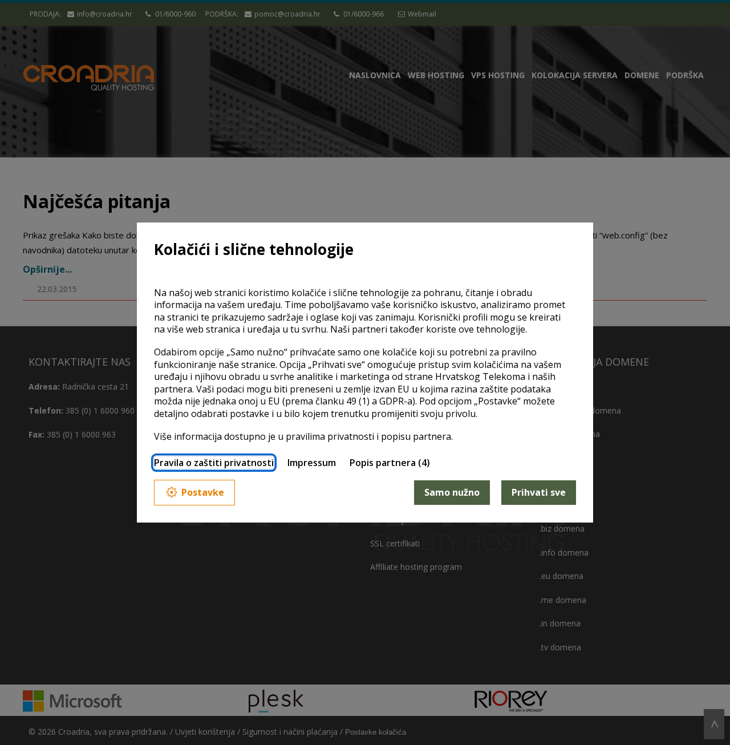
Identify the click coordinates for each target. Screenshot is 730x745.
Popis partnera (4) (390, 462)
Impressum (311, 462)
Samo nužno (452, 492)
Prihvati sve (539, 492)
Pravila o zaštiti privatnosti (214, 462)
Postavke (202, 492)
